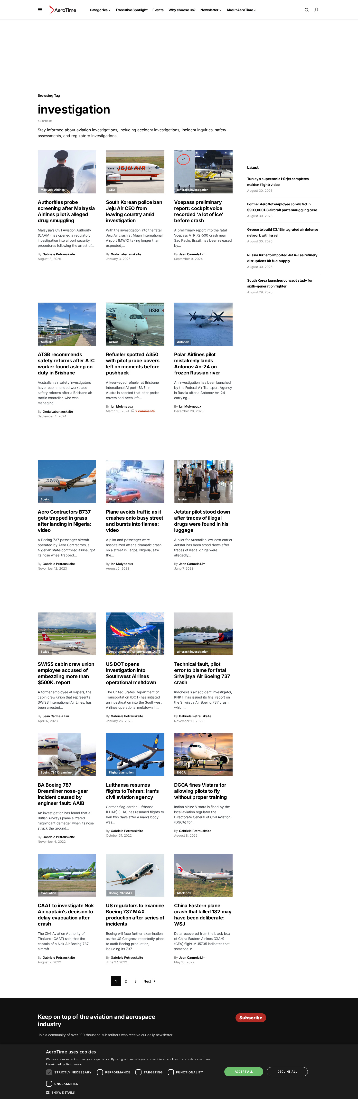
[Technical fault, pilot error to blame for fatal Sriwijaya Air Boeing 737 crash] (203, 634)
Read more (74, 1064)
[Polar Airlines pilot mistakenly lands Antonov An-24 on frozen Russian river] (203, 324)
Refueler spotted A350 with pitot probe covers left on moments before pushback (133, 364)
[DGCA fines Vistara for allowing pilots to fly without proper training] (203, 754)
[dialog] (179, 1071)
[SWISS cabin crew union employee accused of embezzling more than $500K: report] (67, 634)
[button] (40, 10)
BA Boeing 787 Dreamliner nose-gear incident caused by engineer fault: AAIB (63, 794)
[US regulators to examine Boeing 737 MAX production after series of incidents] (135, 875)
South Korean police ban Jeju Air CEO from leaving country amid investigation (134, 211)
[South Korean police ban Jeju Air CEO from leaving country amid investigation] (135, 171)
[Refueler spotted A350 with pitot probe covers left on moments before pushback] (135, 324)
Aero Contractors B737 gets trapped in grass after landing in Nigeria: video (65, 521)
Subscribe (250, 1017)
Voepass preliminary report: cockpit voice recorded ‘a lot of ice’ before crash (198, 211)
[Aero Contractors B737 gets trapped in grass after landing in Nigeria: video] (67, 481)
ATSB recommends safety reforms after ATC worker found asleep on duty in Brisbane (66, 364)
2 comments (145, 411)
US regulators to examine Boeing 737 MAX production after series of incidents (135, 915)
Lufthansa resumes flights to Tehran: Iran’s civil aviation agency (132, 791)
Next (147, 981)
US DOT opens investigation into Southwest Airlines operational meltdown (131, 673)
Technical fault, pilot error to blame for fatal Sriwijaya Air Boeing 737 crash (202, 673)
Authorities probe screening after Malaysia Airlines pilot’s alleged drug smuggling (66, 211)
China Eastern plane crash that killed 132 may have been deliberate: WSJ (203, 915)
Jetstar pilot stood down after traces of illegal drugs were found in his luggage (202, 521)
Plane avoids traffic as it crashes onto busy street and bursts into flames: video (134, 521)
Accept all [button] (244, 1072)
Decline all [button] (287, 1072)
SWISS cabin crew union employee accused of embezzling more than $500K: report (66, 673)
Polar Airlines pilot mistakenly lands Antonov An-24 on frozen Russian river (197, 364)
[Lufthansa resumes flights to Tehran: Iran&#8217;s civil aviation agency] (135, 754)
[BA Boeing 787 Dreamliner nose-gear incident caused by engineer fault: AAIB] (67, 754)
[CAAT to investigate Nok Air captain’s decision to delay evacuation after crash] (67, 875)
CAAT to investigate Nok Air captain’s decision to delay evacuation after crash (66, 915)
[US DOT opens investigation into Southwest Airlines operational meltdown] (135, 634)
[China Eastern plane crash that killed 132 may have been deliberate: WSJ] (203, 875)
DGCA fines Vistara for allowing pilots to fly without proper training (201, 791)
